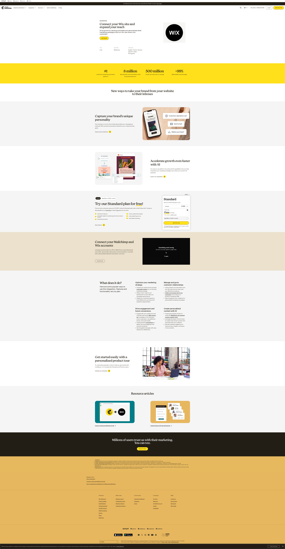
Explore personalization (101, 131)
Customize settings (273, 546)
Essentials (108, 210)
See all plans (98, 225)
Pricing (60, 7)
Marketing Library (120, 499)
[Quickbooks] (22, 1)
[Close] (283, 546)
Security (100, 513)
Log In (269, 7)
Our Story (155, 499)
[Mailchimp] (29, 1)
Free (117, 210)
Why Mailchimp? (102, 499)
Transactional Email (103, 506)
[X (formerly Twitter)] (142, 535)
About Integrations (91, 479)
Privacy (163, 542)
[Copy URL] (166, 253)
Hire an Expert (174, 501)
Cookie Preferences (175, 542)
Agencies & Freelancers (139, 499)
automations (149, 322)
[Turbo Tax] (10, 1)
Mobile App (101, 517)
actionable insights (142, 289)
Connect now (100, 261)
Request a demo (142, 448)
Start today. (159, 3)
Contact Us (173, 499)
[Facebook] (139, 535)
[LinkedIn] (148, 535)
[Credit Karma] (16, 1)
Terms (166, 542)
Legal (169, 542)
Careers (155, 506)
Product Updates (102, 501)
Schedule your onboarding (101, 370)
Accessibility (156, 508)
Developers (136, 501)
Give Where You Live (157, 503)
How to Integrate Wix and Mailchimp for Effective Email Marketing (101, 484)
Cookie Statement (120, 546)
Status (100, 515)
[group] (246, 7)
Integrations (31, 7)
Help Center (173, 503)
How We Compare (103, 508)
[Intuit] (3, 1)
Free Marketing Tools (120, 501)
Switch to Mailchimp (51, 7)
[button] (246, 7)
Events (135, 503)
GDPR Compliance (103, 510)
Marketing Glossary (120, 503)
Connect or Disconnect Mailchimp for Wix (104, 425)
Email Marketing (102, 503)
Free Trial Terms (169, 226)
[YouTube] (152, 535)
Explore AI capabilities (156, 176)
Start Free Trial (278, 7)
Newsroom (155, 501)
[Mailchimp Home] (6, 7)
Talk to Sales (173, 506)
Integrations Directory (121, 506)
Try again (166, 256)
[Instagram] (145, 535)
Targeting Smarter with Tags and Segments (160, 425)
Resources (40, 7)
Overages (175, 226)
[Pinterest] (156, 535)
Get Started (104, 38)
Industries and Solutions (19, 7)
